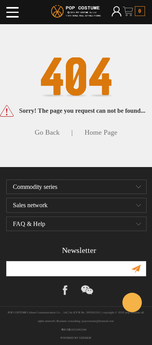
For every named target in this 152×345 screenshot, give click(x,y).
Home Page (101, 132)
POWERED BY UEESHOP (75, 338)
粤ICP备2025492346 (75, 329)
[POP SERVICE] (132, 302)
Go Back (47, 132)
